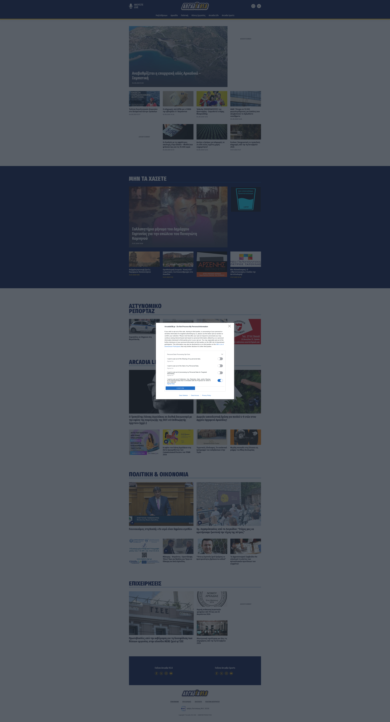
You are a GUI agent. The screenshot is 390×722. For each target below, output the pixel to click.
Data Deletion (183, 395)
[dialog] (195, 361)
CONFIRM (180, 388)
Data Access (195, 395)
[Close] (230, 327)
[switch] (220, 358)
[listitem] (195, 354)
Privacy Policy (206, 395)
